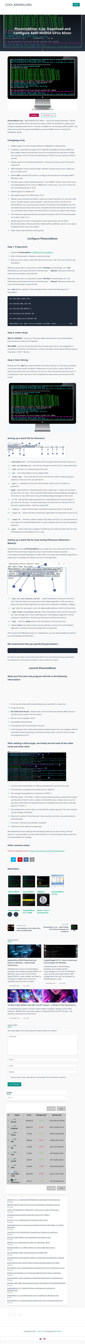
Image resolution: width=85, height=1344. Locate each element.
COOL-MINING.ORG (18, 5)
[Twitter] (42, 12)
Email (11, 1066)
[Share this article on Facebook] (10, 914)
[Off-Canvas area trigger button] (79, 12)
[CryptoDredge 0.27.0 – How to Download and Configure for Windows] (61, 951)
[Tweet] (13, 860)
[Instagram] (45, 12)
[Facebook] (40, 12)
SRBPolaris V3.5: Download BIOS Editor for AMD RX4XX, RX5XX (28, 1242)
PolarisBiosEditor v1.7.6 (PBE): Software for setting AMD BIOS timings (31, 1248)
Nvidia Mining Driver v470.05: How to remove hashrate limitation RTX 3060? (33, 1263)
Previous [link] (51, 1109)
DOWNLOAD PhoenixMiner (42, 252)
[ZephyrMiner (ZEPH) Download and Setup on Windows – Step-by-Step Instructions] (24, 951)
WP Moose (57, 1331)
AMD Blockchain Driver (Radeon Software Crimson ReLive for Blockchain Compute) (35, 1258)
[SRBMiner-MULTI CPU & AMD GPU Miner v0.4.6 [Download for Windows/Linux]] (43, 880)
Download (34, 115)
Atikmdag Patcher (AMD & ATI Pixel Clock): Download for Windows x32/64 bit (33, 1205)
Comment (12, 1036)
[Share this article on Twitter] (16, 914)
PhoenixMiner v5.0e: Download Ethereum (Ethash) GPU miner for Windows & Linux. (36, 1268)
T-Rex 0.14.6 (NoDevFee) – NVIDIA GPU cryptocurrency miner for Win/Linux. (33, 1210)
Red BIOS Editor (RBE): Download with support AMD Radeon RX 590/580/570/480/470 (36, 1283)
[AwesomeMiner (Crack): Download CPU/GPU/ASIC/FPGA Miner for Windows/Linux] (57, 880)
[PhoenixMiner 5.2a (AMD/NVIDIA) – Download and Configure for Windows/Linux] (14, 899)
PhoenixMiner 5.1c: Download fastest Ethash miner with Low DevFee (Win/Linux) (35, 1301)
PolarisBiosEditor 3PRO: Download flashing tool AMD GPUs (27, 1253)
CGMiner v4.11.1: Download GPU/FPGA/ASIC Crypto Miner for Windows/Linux (33, 1200)
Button (76, 4)
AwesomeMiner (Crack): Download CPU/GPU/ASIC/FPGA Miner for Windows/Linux (35, 1278)
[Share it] (26, 860)
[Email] (32, 860)
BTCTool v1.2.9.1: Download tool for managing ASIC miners (27, 1220)
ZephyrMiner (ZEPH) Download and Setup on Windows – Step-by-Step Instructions (22, 962)
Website (11, 1072)
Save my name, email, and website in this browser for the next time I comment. (38, 1077)
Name (11, 1060)
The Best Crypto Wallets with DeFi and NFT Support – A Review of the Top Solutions (42, 1005)
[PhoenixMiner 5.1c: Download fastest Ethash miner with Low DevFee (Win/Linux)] (14, 880)
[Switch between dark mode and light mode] (76, 12)
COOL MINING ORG (38, 38)
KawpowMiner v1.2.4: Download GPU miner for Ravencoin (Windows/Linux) (33, 1295)
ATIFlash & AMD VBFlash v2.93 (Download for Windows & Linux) (29, 1237)
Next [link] (61, 1109)
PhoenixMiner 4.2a (48, 115)
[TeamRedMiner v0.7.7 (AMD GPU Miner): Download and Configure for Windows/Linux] (28, 899)
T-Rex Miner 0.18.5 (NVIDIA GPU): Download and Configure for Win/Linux (32, 1232)
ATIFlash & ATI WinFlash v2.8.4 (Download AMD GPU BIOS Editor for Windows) (34, 1273)
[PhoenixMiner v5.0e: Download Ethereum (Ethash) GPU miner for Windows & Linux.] (28, 880)
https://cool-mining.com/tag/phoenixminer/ (47, 851)
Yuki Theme (41, 1331)
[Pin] (20, 860)
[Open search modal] (5, 12)
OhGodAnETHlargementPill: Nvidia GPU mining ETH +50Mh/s (28, 1215)
